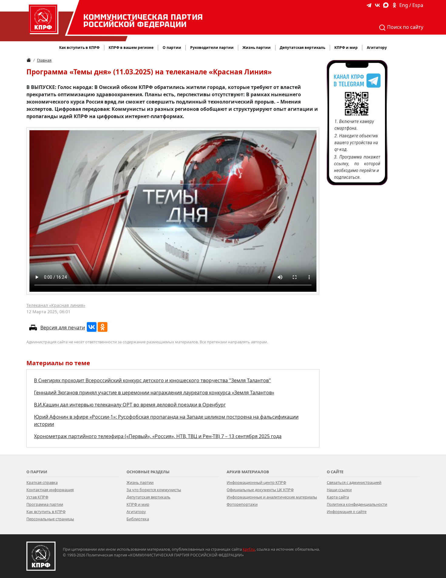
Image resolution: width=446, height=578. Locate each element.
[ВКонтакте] (91, 327)
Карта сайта (338, 497)
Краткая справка (42, 482)
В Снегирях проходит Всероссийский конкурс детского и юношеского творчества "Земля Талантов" (152, 380)
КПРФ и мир (138, 504)
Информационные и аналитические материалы (272, 497)
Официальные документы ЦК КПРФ (260, 489)
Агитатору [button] (377, 47)
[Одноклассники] (102, 327)
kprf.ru (249, 549)
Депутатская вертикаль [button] (302, 47)
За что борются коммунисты (154, 489)
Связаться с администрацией (354, 482)
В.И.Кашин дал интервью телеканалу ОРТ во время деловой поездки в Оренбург (130, 404)
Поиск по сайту (404, 27)
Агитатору (136, 511)
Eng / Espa (411, 5)
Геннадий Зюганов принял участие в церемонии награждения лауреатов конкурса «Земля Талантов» (154, 392)
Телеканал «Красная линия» (55, 305)
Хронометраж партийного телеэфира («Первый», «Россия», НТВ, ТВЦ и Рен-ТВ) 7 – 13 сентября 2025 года (158, 436)
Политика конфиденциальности (357, 504)
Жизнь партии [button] (256, 47)
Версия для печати (62, 327)
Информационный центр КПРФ (256, 482)
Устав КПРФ (37, 497)
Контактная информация (50, 489)
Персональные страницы (50, 519)
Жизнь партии (140, 482)
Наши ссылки (339, 489)
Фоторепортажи (242, 504)
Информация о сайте (347, 511)
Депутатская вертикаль (149, 497)
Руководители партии (212, 47)
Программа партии (44, 504)
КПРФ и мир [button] (346, 47)
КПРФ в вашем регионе (131, 47)
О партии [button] (172, 47)
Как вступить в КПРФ (79, 47)
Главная (44, 60)
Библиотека (138, 519)
